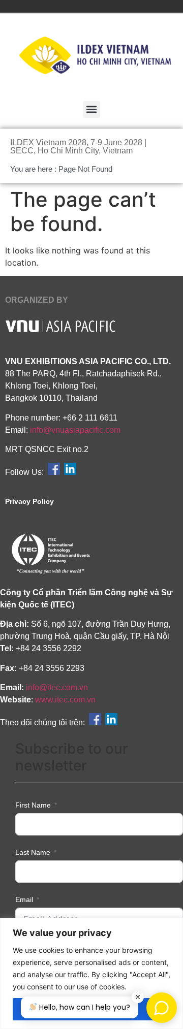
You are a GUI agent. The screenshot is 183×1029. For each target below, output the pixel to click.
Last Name (32, 852)
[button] (91, 109)
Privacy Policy (29, 501)
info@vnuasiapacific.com (75, 430)
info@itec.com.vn (57, 687)
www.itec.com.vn (65, 699)
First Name (33, 805)
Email (24, 899)
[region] (91, 973)
